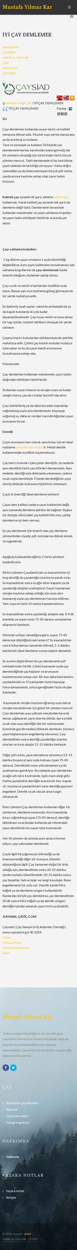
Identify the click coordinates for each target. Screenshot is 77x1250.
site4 (27, 1234)
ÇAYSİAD (9, 52)
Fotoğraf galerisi (17, 1122)
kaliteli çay (61, 197)
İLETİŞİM (9, 73)
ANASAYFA (10, 47)
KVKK (34, 1239)
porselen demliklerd (30, 447)
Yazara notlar (15, 1191)
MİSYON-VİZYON (15, 57)
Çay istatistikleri (17, 1116)
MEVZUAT (10, 68)
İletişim (11, 1197)
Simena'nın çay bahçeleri (22, 1103)
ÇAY (5, 63)
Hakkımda (12, 1157)
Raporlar (12, 1109)
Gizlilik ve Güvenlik (14, 1239)
